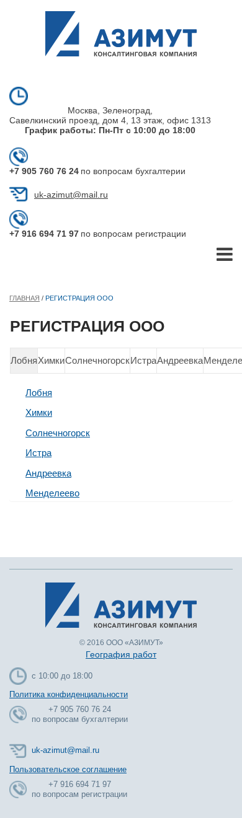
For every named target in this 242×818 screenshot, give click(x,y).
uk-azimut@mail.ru (71, 195)
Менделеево (52, 493)
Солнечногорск (97, 360)
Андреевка (180, 360)
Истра (143, 360)
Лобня (24, 360)
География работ (121, 654)
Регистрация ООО (79, 298)
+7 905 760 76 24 (44, 171)
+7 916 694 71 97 (44, 234)
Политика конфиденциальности (68, 694)
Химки (51, 360)
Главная (24, 298)
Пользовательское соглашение (68, 769)
